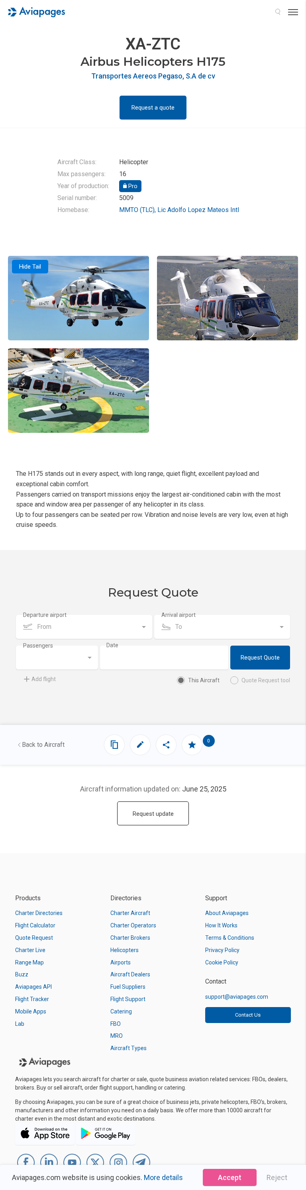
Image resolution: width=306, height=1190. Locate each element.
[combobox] (84, 627)
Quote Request (34, 938)
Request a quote (153, 107)
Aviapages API (33, 987)
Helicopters (124, 950)
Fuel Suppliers (127, 987)
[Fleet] (114, 745)
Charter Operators (133, 925)
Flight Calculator (35, 925)
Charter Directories (39, 913)
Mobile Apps (30, 1011)
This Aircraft (204, 680)
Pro (132, 186)
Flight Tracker (32, 999)
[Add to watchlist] (192, 745)
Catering (121, 1011)
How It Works (221, 925)
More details (163, 1177)
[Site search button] (277, 12)
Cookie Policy (221, 962)
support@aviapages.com (236, 997)
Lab (19, 1024)
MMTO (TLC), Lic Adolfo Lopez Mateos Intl (179, 210)
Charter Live (30, 950)
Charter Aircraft (130, 913)
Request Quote (260, 657)
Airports (120, 962)
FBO (115, 1024)
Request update (153, 813)
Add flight (43, 679)
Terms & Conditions (229, 938)
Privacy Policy (222, 950)
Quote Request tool (265, 680)
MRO (116, 1036)
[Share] (166, 745)
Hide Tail (30, 266)
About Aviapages (227, 913)
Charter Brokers (130, 938)
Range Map (29, 962)
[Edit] (140, 745)
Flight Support (127, 999)
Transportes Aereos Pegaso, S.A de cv (153, 76)
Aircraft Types (128, 1048)
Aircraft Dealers (130, 974)
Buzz (21, 974)
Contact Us (248, 1015)
